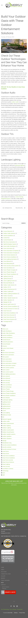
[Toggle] (26, 231)
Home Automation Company (10, 252)
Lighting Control (7, 276)
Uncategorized (7, 321)
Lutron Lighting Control (9, 280)
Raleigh (4, 440)
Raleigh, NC (6, 302)
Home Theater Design (8, 272)
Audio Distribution (7, 331)
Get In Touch (5, 587)
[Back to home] (14, 5)
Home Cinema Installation (10, 257)
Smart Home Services (8, 317)
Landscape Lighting (7, 400)
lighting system (6, 408)
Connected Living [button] (6, 573)
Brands (3, 578)
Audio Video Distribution (9, 333)
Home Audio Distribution (9, 246)
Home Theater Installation (10, 274)
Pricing (4, 588)
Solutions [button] (3, 571)
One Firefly (10, 612)
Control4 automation (8, 341)
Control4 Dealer (7, 240)
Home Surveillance (8, 267)
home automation (7, 359)
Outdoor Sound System (8, 432)
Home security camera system (11, 265)
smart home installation (9, 455)
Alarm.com (5, 329)
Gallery (3, 576)
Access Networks (7, 231)
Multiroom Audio (7, 415)
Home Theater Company (9, 270)
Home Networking (7, 263)
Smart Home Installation (9, 313)
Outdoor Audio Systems (9, 233)
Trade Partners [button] (5, 580)
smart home (6, 451)
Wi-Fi (4, 473)
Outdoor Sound (7, 295)
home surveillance (7, 384)
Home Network (7, 261)
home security (6, 382)
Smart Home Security (8, 315)
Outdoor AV (6, 287)
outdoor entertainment (8, 423)
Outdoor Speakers (7, 300)
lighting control (6, 404)
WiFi (4, 475)
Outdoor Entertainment (9, 289)
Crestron (5, 346)
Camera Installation (8, 235)
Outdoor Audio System (9, 285)
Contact (3, 584)
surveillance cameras (8, 468)
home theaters (6, 397)
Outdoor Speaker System (9, 298)
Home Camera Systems (9, 255)
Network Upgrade (7, 419)
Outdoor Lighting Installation (10, 293)
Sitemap (15, 612)
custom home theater (8, 348)
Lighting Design (7, 278)
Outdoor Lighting (7, 291)
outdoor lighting (7, 425)
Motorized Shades (7, 283)
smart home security (8, 460)
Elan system (6, 357)
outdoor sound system (8, 430)
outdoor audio (6, 421)
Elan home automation (8, 354)
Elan (4, 350)
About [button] (2, 569)
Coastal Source (6, 339)
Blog (2, 582)
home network (6, 376)
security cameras (7, 447)
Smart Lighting (6, 464)
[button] (2, 5)
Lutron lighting (6, 412)
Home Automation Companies (11, 250)
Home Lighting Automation (10, 259)
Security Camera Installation (10, 306)
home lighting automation (9, 374)
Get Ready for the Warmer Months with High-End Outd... (9, 207)
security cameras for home (9, 449)
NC (3, 417)
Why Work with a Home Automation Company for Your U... (21, 207)
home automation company (9, 363)
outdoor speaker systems (9, 434)
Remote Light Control (8, 304)
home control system (8, 372)
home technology (7, 387)
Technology (5, 470)
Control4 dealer (6, 344)
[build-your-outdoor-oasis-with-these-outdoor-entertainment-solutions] (14, 46)
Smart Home (6, 310)
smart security (6, 466)
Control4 (5, 237)
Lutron (4, 410)
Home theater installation (9, 395)
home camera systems (8, 367)
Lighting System (7, 406)
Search (23, 223)
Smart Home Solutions (9, 319)
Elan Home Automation (9, 242)
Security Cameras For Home (10, 308)
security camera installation (10, 445)
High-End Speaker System (9, 244)
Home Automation (8, 248)
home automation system (9, 365)
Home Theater (6, 389)
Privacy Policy (22, 612)
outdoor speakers (7, 436)
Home (2, 567)
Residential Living (7, 442)
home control (6, 369)
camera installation (7, 335)
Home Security (6, 380)
